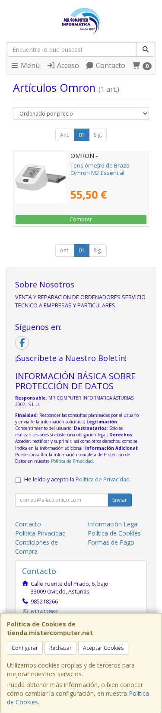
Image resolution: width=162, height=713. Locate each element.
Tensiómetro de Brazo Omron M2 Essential (100, 169)
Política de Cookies (114, 533)
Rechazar (60, 648)
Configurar (25, 648)
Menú (29, 65)
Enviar (119, 499)
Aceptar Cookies (103, 648)
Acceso (67, 65)
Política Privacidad (40, 533)
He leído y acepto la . (77, 479)
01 (82, 135)
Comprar (81, 219)
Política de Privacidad (72, 461)
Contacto (109, 65)
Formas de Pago (111, 542)
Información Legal (113, 524)
